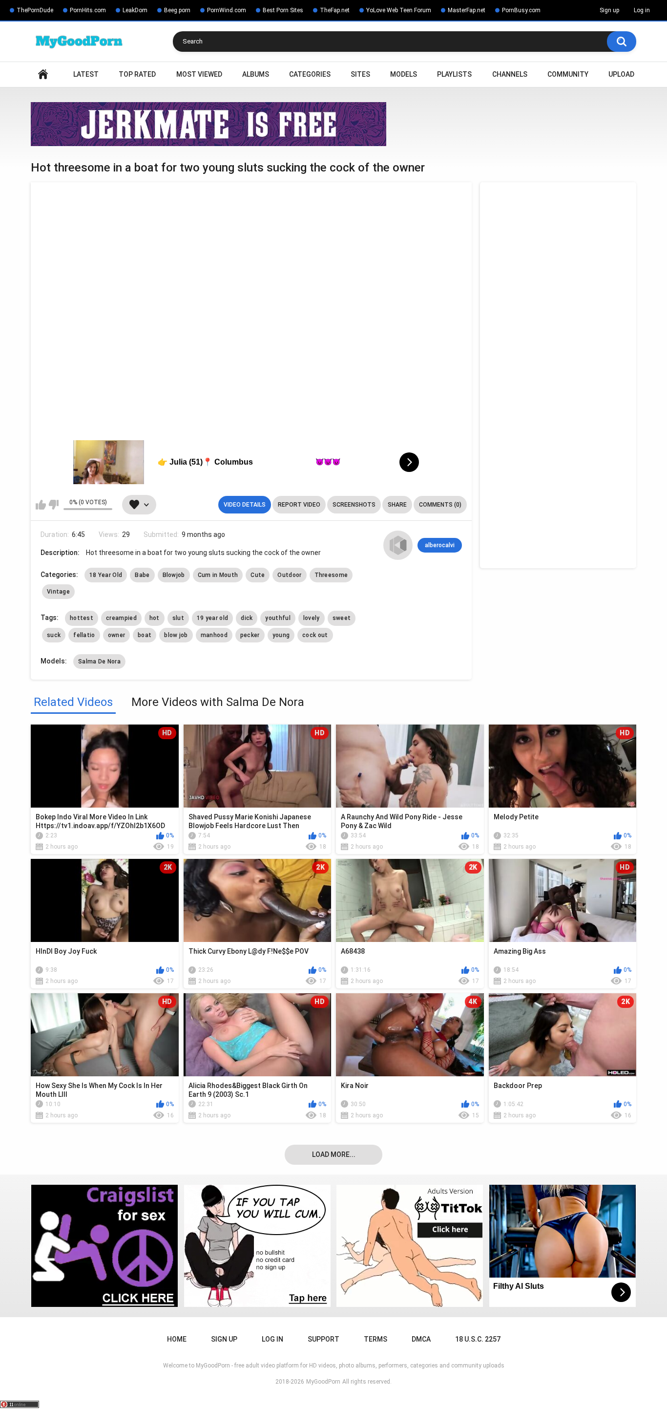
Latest (86, 74)
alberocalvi (440, 545)
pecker (250, 635)
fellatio (84, 635)
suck (54, 635)
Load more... (333, 1154)
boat (144, 635)
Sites (360, 74)
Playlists (454, 74)
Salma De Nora (99, 661)
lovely (311, 618)
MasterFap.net (466, 10)
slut (178, 618)
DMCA (421, 1339)
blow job (176, 635)
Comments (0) (440, 504)
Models (403, 74)
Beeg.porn (177, 10)
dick (246, 618)
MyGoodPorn (323, 1381)
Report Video (299, 504)
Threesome (331, 575)
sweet (342, 618)
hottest (81, 618)
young (281, 635)
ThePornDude (35, 10)
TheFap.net (335, 10)
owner (116, 635)
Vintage (58, 591)
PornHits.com (88, 10)
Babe (142, 575)
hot (154, 618)
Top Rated (137, 74)
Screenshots (354, 504)
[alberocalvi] (398, 545)
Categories (310, 74)
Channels (509, 74)
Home (43, 74)
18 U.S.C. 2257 (477, 1339)
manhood (214, 635)
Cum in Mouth (218, 575)
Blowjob (174, 575)
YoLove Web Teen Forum (398, 10)
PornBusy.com (521, 10)
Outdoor (289, 575)
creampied (121, 618)
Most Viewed (199, 74)
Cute (257, 575)
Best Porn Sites (283, 10)
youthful (277, 618)
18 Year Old (105, 575)
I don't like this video (53, 505)
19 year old (212, 618)
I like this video (41, 505)
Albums (255, 74)
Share (397, 504)
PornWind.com (226, 10)
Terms (375, 1339)
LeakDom (135, 10)
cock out (315, 635)
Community (567, 74)
